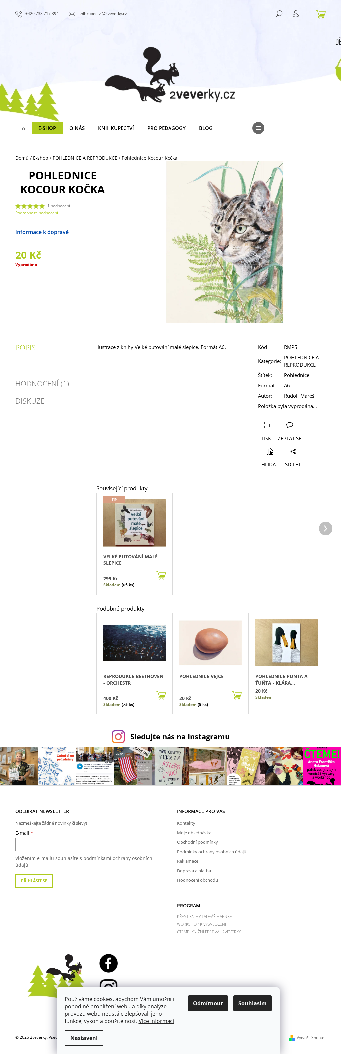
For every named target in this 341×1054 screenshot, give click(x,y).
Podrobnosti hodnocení (36, 213)
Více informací (156, 1021)
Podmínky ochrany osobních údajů (211, 852)
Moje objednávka (194, 833)
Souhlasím (252, 1003)
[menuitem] (23, 128)
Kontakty (186, 823)
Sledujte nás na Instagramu (180, 736)
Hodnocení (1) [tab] (42, 383)
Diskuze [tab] (30, 401)
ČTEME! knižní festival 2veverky (209, 932)
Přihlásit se (34, 881)
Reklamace (187, 861)
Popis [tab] (25, 347)
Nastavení (84, 1038)
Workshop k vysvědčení (201, 924)
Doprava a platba (194, 871)
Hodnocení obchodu (197, 880)
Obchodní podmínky (197, 842)
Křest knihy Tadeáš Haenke (204, 916)
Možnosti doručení (53, 236)
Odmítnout (208, 1003)
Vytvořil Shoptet (311, 1037)
